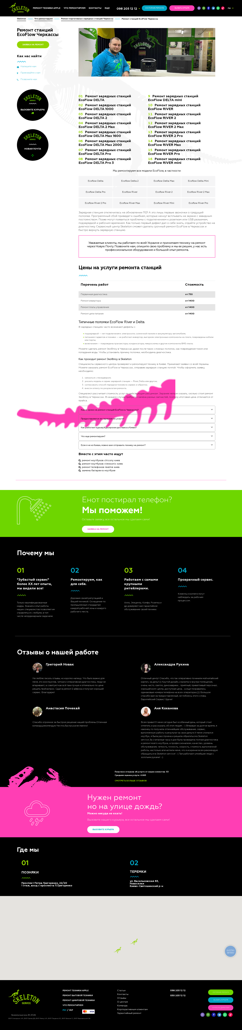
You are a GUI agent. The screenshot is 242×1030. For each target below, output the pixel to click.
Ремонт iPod (39, 365)
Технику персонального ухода (76, 433)
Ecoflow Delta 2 (130, 181)
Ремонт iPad (39, 362)
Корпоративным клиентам (118, 375)
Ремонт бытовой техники (78, 996)
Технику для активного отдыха (76, 427)
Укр (71, 1010)
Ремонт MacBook (41, 372)
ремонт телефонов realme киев (101, 467)
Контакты (95, 8)
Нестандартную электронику (72, 438)
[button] (134, 941)
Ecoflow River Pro (198, 203)
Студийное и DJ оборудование (71, 398)
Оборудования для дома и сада (77, 372)
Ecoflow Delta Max (164, 181)
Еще (107, 8)
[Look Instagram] (203, 8)
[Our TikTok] (222, 8)
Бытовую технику (73, 367)
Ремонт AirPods (41, 375)
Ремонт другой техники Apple (45, 383)
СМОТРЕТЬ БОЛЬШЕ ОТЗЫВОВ (131, 781)
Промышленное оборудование (72, 414)
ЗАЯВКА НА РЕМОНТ (33, 45)
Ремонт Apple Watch (43, 379)
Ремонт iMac (39, 369)
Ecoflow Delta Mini (198, 181)
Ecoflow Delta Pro (95, 192)
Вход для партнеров (115, 384)
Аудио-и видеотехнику (76, 385)
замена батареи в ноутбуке (99, 471)
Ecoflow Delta (95, 181)
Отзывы (109, 365)
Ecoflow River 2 (164, 192)
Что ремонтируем (74, 8)
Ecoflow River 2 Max (198, 192)
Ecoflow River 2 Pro (95, 203)
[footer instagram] (208, 1015)
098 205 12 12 (127, 8)
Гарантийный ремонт (129, 1013)
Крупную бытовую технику (73, 380)
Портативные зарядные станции (76, 359)
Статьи (108, 358)
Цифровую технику (73, 364)
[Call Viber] (199, 8)
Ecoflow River (129, 192)
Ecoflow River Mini (164, 203)
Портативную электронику (71, 409)
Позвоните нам (28, 79)
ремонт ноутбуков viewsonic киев (102, 464)
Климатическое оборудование (72, 389)
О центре (109, 369)
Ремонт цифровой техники (79, 1000)
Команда (109, 362)
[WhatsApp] (218, 8)
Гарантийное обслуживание (112, 380)
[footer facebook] (214, 1015)
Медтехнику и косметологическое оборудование (74, 421)
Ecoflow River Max (130, 203)
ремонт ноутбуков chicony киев (101, 460)
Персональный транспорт (77, 376)
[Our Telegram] (219, 1015)
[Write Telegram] (213, 8)
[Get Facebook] (208, 8)
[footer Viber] (202, 1015)
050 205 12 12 (178, 996)
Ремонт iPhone (40, 358)
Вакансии (110, 372)
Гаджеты (68, 394)
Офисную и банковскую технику (76, 404)
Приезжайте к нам (30, 73)
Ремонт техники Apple (46, 8)
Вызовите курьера (103, 830)
